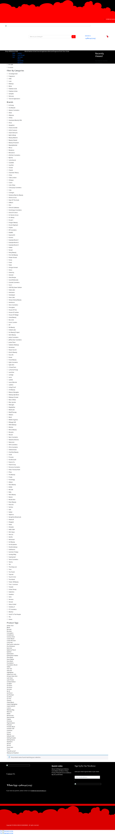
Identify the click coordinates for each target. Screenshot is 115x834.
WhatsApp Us (88, 35)
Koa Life (11, 355)
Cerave (11, 167)
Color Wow (12, 185)
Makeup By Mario (14, 395)
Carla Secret (12, 160)
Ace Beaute (12, 108)
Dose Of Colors (13, 212)
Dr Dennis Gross (13, 215)
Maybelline (12, 407)
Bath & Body (12, 135)
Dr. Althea (11, 217)
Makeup (11, 84)
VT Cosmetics (13, 609)
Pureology (12, 479)
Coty (10, 190)
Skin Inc (11, 534)
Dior (10, 205)
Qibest (11, 482)
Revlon (11, 497)
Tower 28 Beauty (13, 582)
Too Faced (12, 572)
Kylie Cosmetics (13, 362)
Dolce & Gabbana (14, 207)
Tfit (10, 564)
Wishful (11, 612)
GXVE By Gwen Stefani (15, 287)
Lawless (11, 385)
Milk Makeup (12, 425)
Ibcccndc (11, 320)
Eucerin (11, 237)
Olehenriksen (13, 449)
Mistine (11, 427)
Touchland (12, 579)
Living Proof (12, 387)
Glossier (11, 275)
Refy (10, 492)
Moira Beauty (13, 430)
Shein (10, 524)
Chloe (10, 175)
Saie (10, 509)
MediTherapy (13, 412)
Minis (10, 86)
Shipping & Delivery (63, 769)
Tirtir (10, 569)
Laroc (10, 377)
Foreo (10, 260)
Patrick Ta (11, 462)
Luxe (10, 81)
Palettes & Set (13, 89)
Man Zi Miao (12, 400)
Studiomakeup (13, 547)
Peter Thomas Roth (14, 469)
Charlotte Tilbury (14, 172)
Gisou (10, 270)
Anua (10, 123)
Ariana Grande (13, 128)
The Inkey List (13, 567)
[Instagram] (5, 19)
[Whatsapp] (7, 19)
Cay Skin (11, 165)
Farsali (11, 250)
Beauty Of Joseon (14, 143)
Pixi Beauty (12, 474)
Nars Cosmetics (13, 437)
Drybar (11, 227)
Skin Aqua (12, 532)
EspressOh (12, 235)
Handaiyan (12, 295)
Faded (10, 247)
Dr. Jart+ (11, 220)
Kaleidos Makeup (14, 345)
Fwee (10, 265)
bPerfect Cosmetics (14, 155)
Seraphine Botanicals (15, 517)
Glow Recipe (12, 277)
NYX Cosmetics (13, 445)
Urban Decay (12, 589)
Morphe (11, 432)
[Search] (74, 36)
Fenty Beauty (12, 252)
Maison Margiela (14, 392)
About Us (54, 769)
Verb (10, 597)
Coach (10, 182)
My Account (55, 774)
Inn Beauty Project (14, 332)
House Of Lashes (14, 312)
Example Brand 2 (14, 242)
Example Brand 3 (14, 245)
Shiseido (11, 527)
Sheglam (11, 522)
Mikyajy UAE (12, 422)
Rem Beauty (12, 494)
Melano (11, 415)
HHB (10, 79)
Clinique (11, 180)
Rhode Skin (12, 499)
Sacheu (11, 507)
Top (1, 831)
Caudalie (11, 162)
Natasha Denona (14, 440)
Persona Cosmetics (14, 467)
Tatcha (11, 562)
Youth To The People (15, 614)
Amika (10, 118)
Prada (10, 477)
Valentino (11, 592)
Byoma (11, 157)
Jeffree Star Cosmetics (15, 340)
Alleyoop (11, 115)
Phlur (10, 472)
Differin (11, 202)
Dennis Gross (13, 197)
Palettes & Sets (13, 91)
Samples (11, 94)
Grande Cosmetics (14, 282)
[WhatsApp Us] (86, 34)
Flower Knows (13, 257)
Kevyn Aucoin (13, 350)
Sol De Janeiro (13, 544)
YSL (10, 617)
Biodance (11, 150)
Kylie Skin (11, 365)
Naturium (11, 442)
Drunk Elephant (13, 225)
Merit (10, 417)
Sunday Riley (12, 554)
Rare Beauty (12, 484)
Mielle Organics (13, 420)
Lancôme (11, 372)
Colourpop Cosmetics (15, 187)
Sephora (11, 514)
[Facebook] (3, 19)
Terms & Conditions (65, 773)
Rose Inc (11, 504)
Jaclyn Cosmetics (13, 337)
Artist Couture (13, 130)
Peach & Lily (12, 464)
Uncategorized (13, 74)
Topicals (11, 574)
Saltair (10, 512)
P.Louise (11, 457)
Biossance (12, 152)
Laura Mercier (13, 382)
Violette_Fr (12, 607)
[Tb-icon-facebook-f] (9, 799)
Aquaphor (12, 125)
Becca (10, 148)
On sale (10, 64)
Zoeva (10, 619)
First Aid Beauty (13, 255)
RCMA (10, 487)
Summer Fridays (13, 552)
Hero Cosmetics (13, 305)
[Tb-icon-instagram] (15, 799)
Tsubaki (11, 587)
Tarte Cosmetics (13, 559)
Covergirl (11, 192)
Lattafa (11, 380)
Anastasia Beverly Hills (15, 120)
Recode (11, 489)
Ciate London (13, 177)
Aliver (10, 113)
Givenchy (11, 272)
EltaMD (11, 232)
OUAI (10, 454)
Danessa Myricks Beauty (16, 195)
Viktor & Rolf (12, 604)
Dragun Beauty (13, 222)
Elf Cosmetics (13, 230)
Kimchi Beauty (13, 352)
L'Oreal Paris (12, 367)
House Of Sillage (13, 315)
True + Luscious (13, 584)
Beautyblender (13, 145)
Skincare (11, 96)
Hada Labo (12, 290)
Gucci (10, 285)
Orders (61, 774)
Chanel (11, 170)
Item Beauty (12, 335)
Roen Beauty (12, 502)
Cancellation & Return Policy (60, 771)
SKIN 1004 (12, 529)
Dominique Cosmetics (15, 210)
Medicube (12, 410)
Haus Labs (12, 297)
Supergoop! (12, 557)
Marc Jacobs (12, 402)
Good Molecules (13, 280)
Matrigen (11, 405)
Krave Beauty (12, 360)
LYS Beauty (12, 390)
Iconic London (13, 322)
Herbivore (12, 302)
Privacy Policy (56, 773)
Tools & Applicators (14, 99)
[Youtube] (9, 19)
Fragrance (12, 76)
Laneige (11, 375)
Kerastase (12, 347)
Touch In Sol (12, 577)
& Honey (11, 105)
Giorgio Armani (13, 267)
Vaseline (11, 594)
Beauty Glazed (13, 140)
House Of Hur (13, 310)
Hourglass (12, 307)
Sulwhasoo (12, 549)
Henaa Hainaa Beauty (15, 300)
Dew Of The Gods (14, 200)
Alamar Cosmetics (14, 110)
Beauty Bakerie (13, 138)
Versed (11, 602)
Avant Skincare (13, 133)
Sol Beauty (12, 542)
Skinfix (11, 537)
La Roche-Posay (13, 370)
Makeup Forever (13, 397)
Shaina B (11, 519)
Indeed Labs (12, 330)
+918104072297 (90, 38)
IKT (10, 325)
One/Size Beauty (13, 452)
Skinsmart (12, 539)
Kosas (10, 357)
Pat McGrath (12, 459)
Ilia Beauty (12, 327)
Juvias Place (12, 342)
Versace (11, 599)
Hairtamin (12, 292)
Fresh (10, 262)
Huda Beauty (12, 317)
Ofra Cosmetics (13, 447)
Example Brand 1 (14, 240)
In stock (10, 67)
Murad (11, 435)
